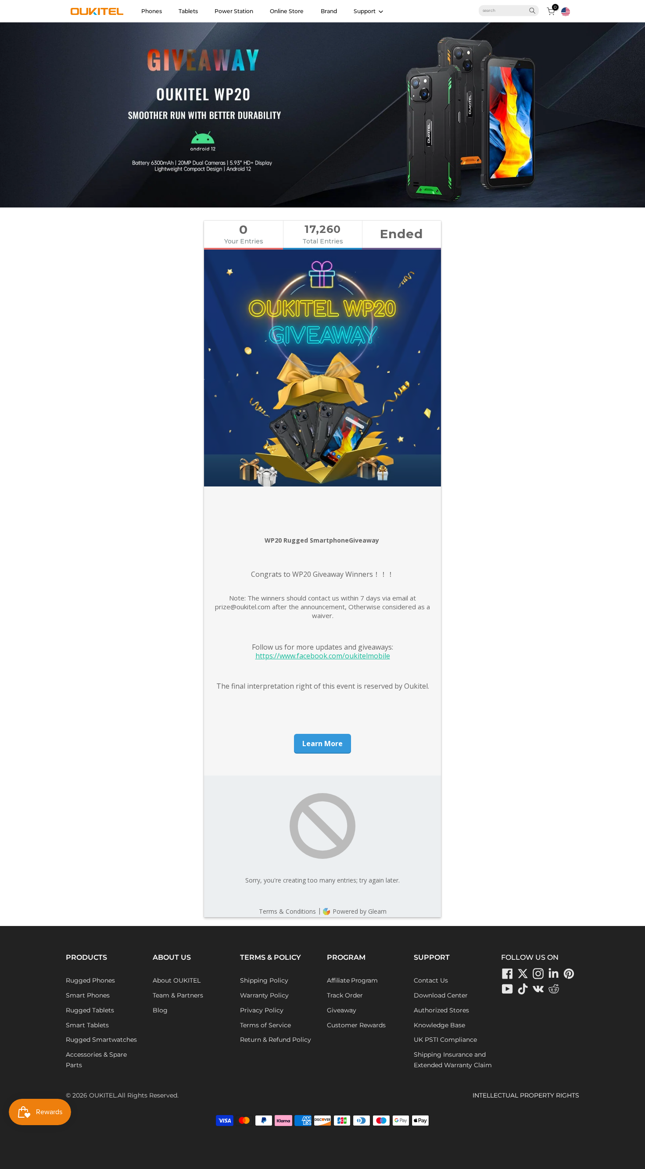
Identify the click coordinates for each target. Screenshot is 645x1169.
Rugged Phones (90, 980)
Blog (160, 1010)
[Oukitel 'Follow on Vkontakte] (538, 988)
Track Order (345, 995)
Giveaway (341, 1010)
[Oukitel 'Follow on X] (523, 973)
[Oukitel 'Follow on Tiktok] (523, 988)
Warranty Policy (264, 995)
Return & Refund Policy (275, 1040)
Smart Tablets (87, 1025)
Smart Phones (88, 995)
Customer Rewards (356, 1025)
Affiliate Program (352, 980)
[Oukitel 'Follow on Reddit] (553, 988)
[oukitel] (97, 11)
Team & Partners (178, 995)
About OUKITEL (177, 980)
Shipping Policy (264, 980)
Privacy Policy (261, 1010)
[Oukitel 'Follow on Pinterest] (569, 973)
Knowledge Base (439, 1025)
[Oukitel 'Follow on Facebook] (507, 973)
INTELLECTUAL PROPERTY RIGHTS (526, 1095)
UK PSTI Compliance (445, 1040)
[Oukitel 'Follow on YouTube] (507, 988)
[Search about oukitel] (505, 10)
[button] (565, 11)
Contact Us (431, 980)
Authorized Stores (441, 1010)
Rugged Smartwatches (101, 1040)
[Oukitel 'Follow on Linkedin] (553, 973)
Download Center (441, 995)
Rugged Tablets (90, 1010)
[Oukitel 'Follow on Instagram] (538, 973)
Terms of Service (265, 1025)
